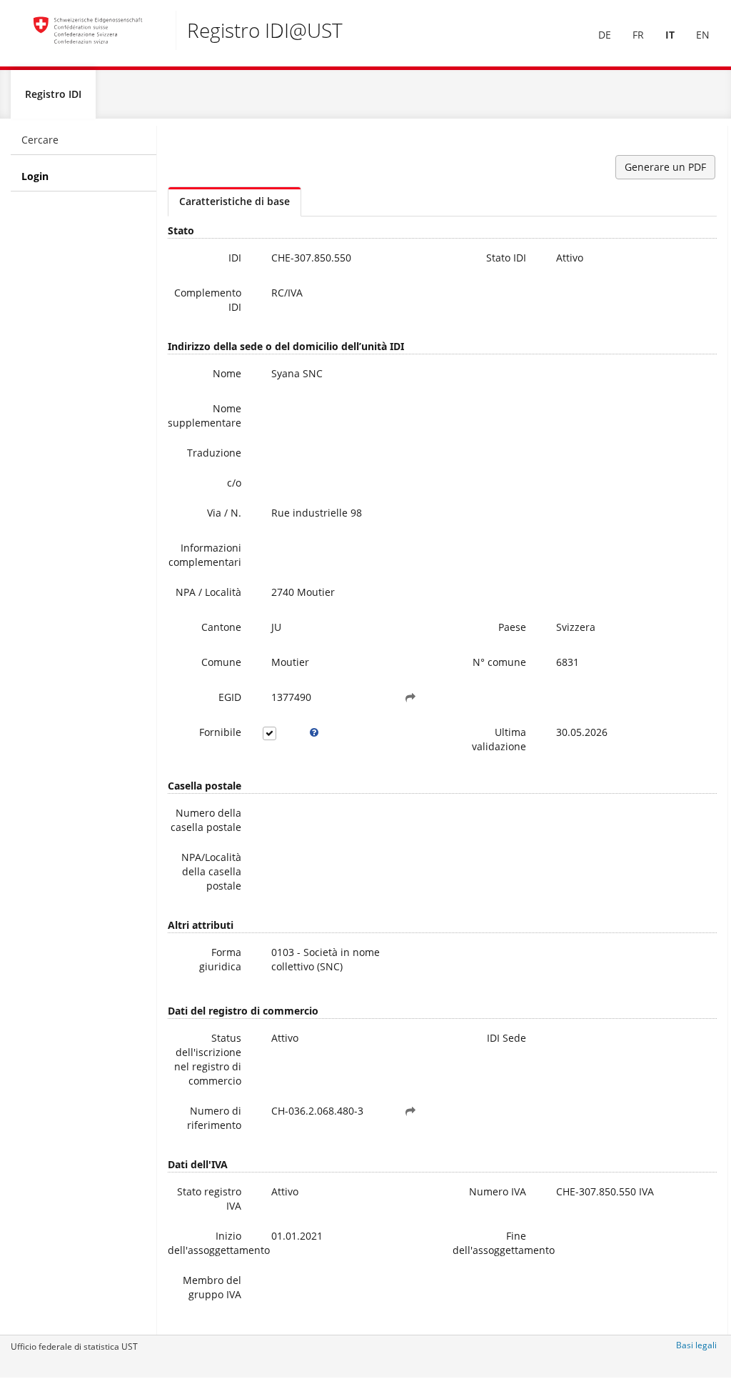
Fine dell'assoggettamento (495, 1243)
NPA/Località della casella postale (211, 871)
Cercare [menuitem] (40, 139)
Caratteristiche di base (234, 201)
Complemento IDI (207, 300)
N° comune (499, 662)
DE (604, 34)
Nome (227, 373)
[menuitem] (605, 35)
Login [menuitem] (35, 176)
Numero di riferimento (214, 1118)
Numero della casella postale (206, 820)
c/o (234, 482)
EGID (229, 697)
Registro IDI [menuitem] (53, 94)
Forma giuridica (220, 959)
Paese (512, 627)
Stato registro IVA (209, 1199)
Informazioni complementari (204, 555)
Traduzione (214, 452)
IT (670, 34)
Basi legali (696, 1345)
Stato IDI (506, 257)
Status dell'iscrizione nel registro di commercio (207, 1059)
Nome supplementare (204, 415)
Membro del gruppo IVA (212, 1287)
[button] (410, 697)
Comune (221, 662)
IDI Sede (506, 1038)
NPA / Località (208, 592)
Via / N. (224, 512)
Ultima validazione (499, 739)
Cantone (221, 627)
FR (638, 34)
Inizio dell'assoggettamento (210, 1243)
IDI (234, 257)
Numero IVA (497, 1191)
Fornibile (220, 732)
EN (703, 34)
